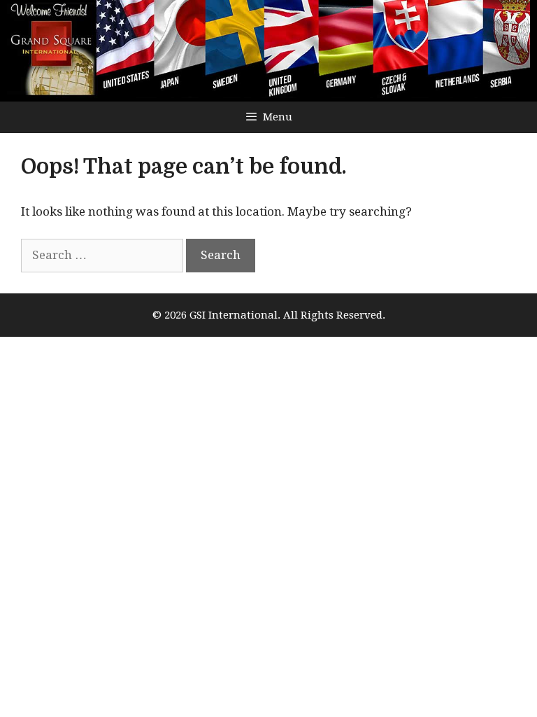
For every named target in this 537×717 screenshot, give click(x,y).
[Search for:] (103, 255)
